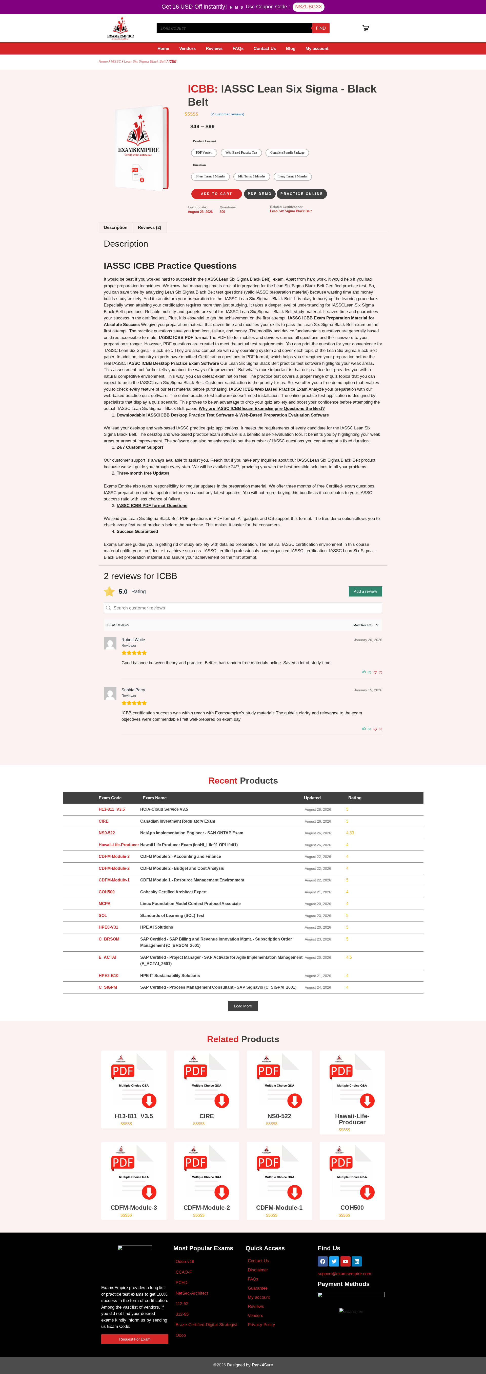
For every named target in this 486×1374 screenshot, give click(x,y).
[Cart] (365, 28)
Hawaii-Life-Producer (352, 1119)
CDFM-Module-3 (134, 1207)
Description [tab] (115, 227)
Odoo (181, 1335)
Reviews (214, 48)
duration (199, 165)
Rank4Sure (262, 1365)
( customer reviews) (227, 114)
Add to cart (216, 194)
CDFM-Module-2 (207, 1207)
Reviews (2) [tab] (149, 227)
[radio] (204, 153)
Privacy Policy (261, 1324)
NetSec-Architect (192, 1293)
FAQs (238, 48)
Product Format (204, 141)
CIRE (206, 1116)
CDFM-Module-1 (279, 1207)
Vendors (187, 48)
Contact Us (265, 48)
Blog (290, 48)
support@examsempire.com (344, 1273)
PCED (181, 1282)
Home (163, 48)
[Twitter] (334, 1261)
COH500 (352, 1207)
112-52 (182, 1303)
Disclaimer (258, 1270)
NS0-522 (279, 1116)
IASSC (116, 61)
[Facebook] (323, 1261)
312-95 (182, 1314)
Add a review (365, 591)
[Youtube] (345, 1261)
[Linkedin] (357, 1261)
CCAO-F (184, 1272)
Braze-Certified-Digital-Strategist (206, 1324)
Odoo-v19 (185, 1261)
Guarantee (258, 1288)
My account (317, 48)
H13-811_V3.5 (134, 1116)
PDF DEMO (260, 194)
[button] (243, 1006)
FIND (321, 28)
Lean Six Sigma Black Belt (145, 61)
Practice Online (301, 194)
